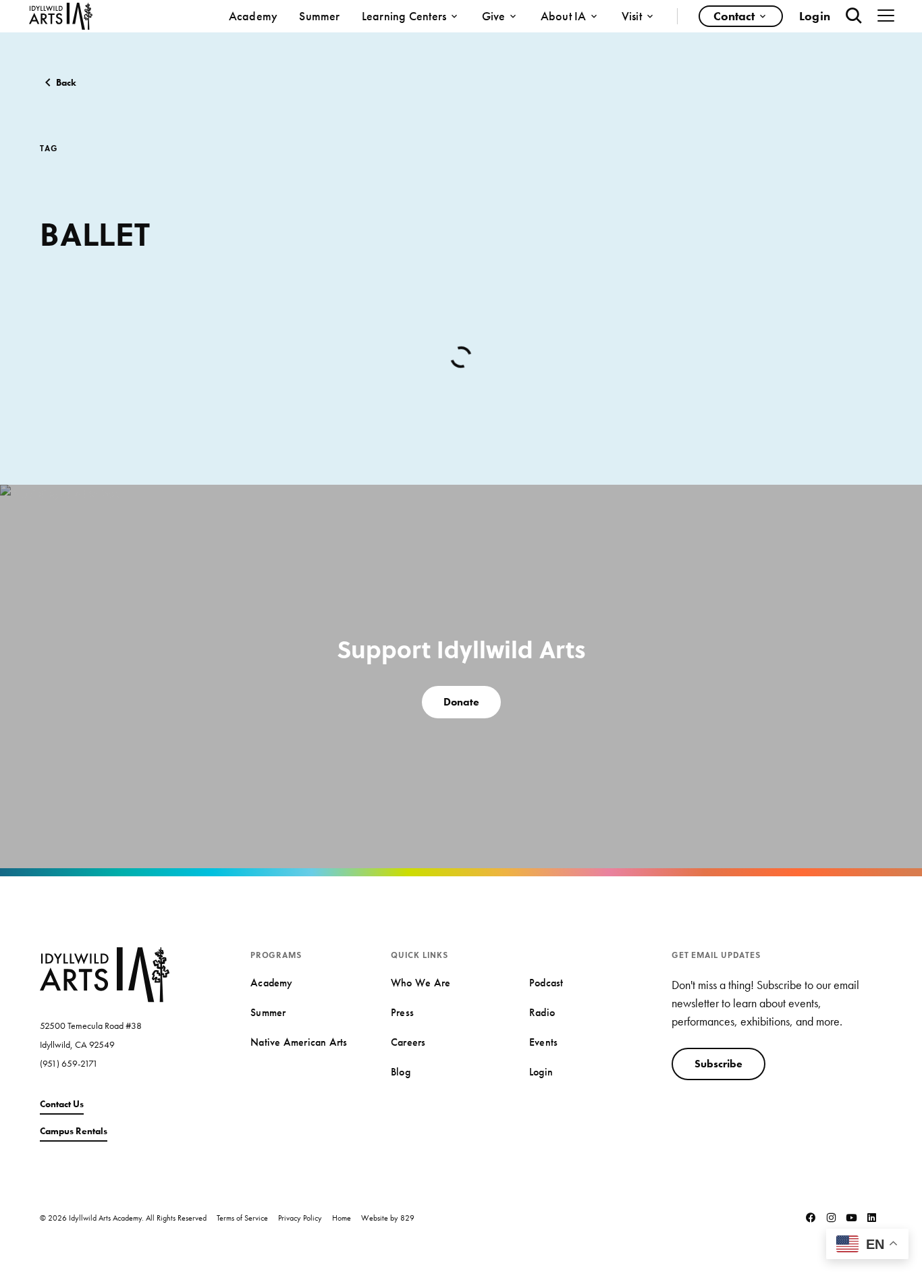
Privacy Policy (300, 1218)
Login (814, 16)
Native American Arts (298, 1042)
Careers (408, 1042)
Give (494, 16)
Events (543, 1042)
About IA (564, 16)
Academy (253, 16)
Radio (542, 1012)
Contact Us (62, 1104)
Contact (734, 16)
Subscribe (718, 1064)
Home (341, 1218)
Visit (632, 16)
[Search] (854, 16)
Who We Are (420, 983)
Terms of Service (242, 1218)
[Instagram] (831, 1218)
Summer (319, 16)
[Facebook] (811, 1218)
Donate (461, 702)
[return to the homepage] (104, 972)
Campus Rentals (73, 1131)
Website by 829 (387, 1218)
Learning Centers (404, 16)
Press (402, 1012)
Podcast (546, 983)
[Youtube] (852, 1218)
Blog (400, 1072)
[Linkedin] (872, 1218)
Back (66, 82)
